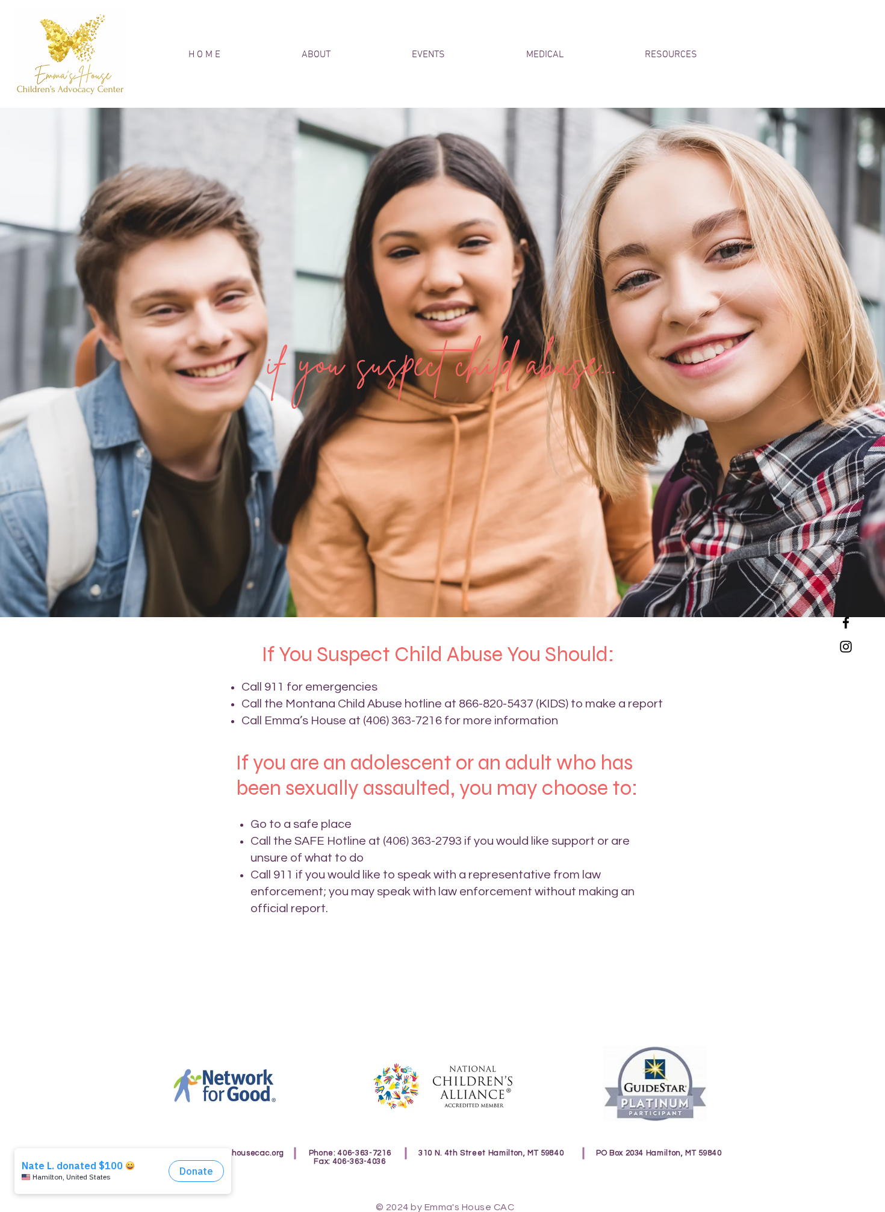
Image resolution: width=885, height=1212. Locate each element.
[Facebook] (846, 622)
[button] (671, 55)
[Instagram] (846, 646)
